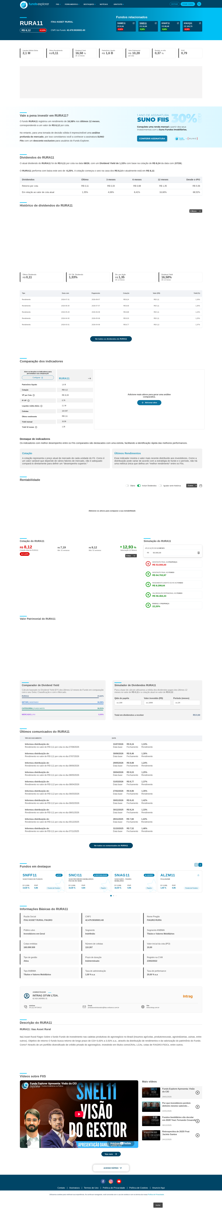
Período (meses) (181, 698)
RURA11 (64, 378)
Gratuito (118, 4)
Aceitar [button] (158, 1205)
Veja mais (109, 1154)
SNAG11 (122, 875)
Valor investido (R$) (153, 698)
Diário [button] (132, 486)
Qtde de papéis (121, 698)
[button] (200, 865)
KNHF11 (166, 23)
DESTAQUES (89, 4)
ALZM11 (167, 875)
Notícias (104, 4)
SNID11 (143, 23)
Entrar (174, 4)
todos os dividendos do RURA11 (111, 339)
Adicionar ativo (151, 403)
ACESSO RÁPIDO (111, 1168)
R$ (148, 553)
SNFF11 (30, 875)
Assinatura (74, 1188)
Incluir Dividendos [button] (149, 486)
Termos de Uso (91, 1188)
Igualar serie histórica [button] (172, 486)
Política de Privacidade (156, 1194)
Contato (61, 1188)
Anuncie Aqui (158, 1188)
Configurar (36, 378)
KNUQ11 (188, 23)
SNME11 (121, 23)
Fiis (57, 4)
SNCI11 (75, 875)
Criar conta (187, 4)
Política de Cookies (138, 1188)
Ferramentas (71, 4)
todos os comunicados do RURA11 (111, 846)
